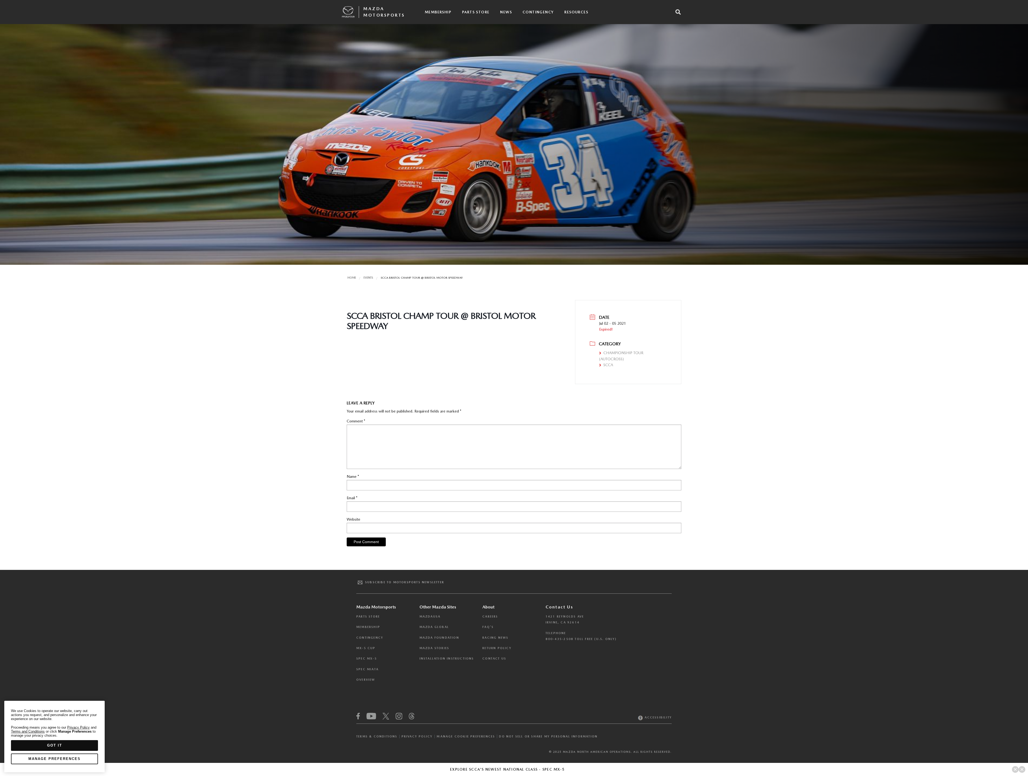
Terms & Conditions (377, 736)
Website (353, 519)
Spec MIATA (367, 669)
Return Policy (497, 648)
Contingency (538, 12)
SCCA (608, 365)
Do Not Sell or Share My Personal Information (548, 736)
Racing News (495, 637)
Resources (576, 12)
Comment (356, 421)
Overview (365, 680)
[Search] (678, 12)
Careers (490, 616)
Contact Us (494, 658)
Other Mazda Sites (437, 607)
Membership (438, 12)
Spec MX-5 (366, 658)
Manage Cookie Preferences (466, 736)
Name (353, 476)
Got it (54, 745)
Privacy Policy (417, 736)
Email (352, 498)
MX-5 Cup (366, 648)
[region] (54, 736)
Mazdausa (430, 616)
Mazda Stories (434, 648)
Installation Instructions (446, 658)
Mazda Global (434, 627)
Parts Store (475, 12)
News (506, 12)
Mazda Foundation (439, 637)
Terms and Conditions (28, 731)
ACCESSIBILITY (657, 717)
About (488, 607)
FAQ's (488, 627)
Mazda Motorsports (384, 12)
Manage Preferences (54, 759)
